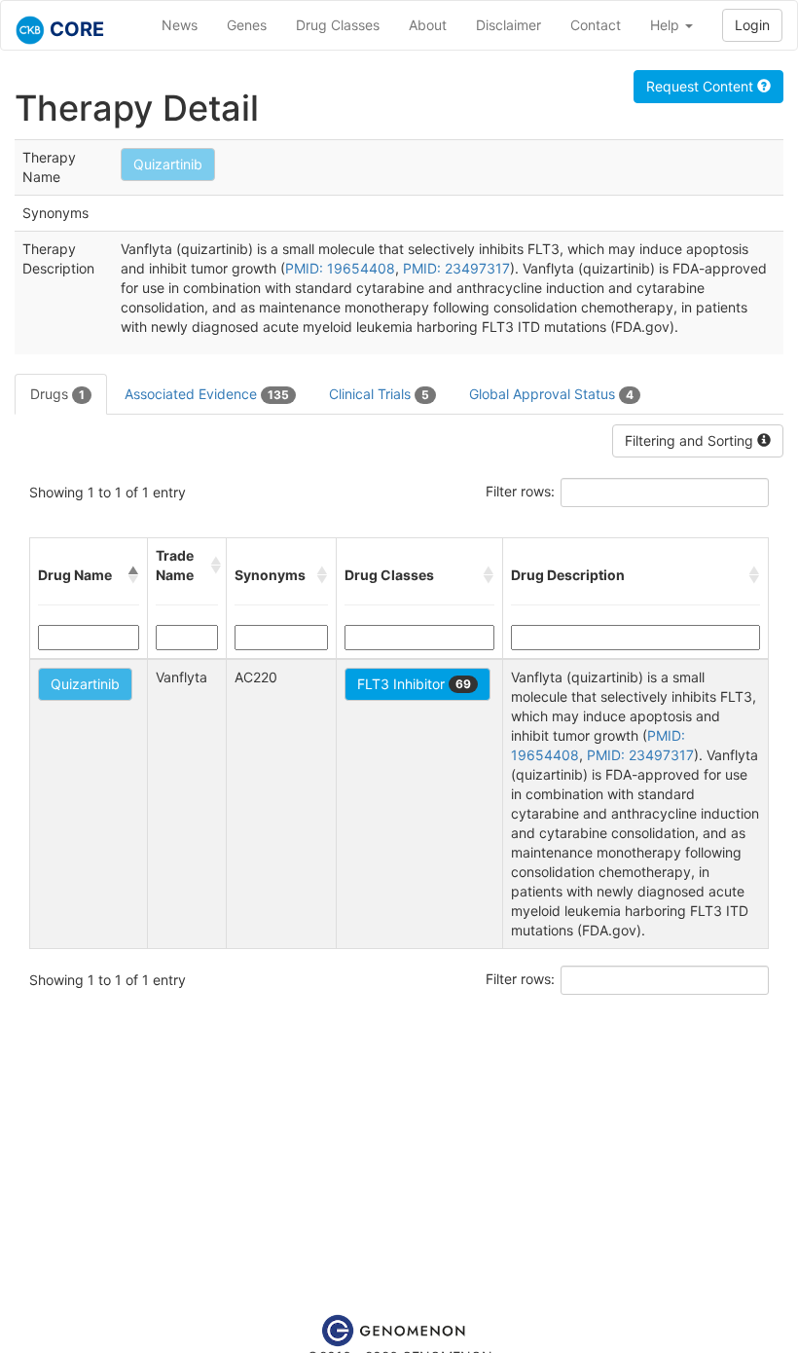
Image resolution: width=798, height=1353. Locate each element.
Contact (595, 25)
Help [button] (666, 25)
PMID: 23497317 (456, 268)
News (180, 25)
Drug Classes (338, 25)
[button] (133, 575)
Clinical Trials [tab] (379, 393)
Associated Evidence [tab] (207, 393)
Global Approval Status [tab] (551, 393)
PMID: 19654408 (340, 268)
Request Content (701, 86)
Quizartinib (167, 164)
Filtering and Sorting (691, 440)
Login (752, 25)
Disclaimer (508, 25)
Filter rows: (520, 491)
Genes (247, 25)
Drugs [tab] (57, 393)
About (428, 25)
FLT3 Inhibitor (414, 684)
